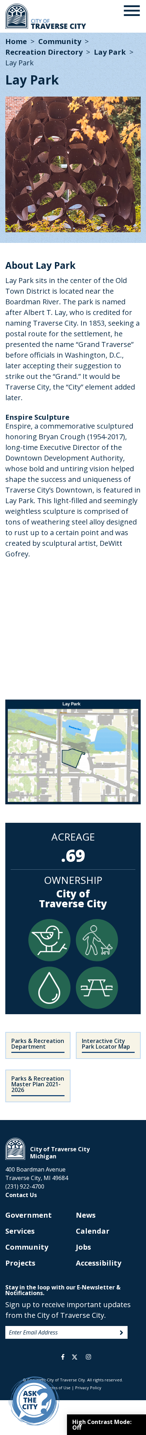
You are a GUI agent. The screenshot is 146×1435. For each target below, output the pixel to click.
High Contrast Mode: (101, 1424)
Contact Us (21, 1195)
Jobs (83, 1247)
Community (59, 41)
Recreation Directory (44, 52)
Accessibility (98, 1263)
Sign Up (122, 1333)
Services (20, 1231)
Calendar (93, 1231)
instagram (88, 1357)
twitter (75, 1357)
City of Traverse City (46, 16)
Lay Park (110, 52)
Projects (20, 1263)
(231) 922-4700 (24, 1186)
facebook (62, 1357)
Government (28, 1215)
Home (16, 41)
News (86, 1215)
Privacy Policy (88, 1387)
